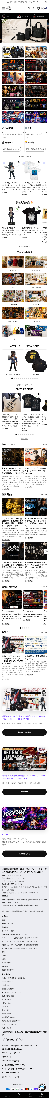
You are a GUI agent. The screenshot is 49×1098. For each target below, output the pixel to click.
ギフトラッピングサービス (11, 992)
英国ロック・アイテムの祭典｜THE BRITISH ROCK (20, 945)
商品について (6, 1028)
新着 (3, 920)
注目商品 (5, 927)
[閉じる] (46, 2)
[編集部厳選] (34, 16)
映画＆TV (5, 959)
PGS (20, 1085)
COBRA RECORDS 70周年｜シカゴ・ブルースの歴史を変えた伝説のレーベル (13, 564)
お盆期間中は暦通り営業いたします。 (36, 657)
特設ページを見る (24, 732)
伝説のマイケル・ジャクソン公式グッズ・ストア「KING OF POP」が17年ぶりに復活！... (13, 659)
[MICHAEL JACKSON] (13, 361)
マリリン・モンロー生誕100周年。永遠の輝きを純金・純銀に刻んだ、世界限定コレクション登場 (13, 522)
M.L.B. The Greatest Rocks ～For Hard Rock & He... (32, 615)
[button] (3, 8)
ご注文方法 (6, 985)
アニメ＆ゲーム (7, 963)
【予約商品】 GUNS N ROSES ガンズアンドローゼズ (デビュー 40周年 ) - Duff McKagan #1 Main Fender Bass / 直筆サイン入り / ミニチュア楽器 (11, 420)
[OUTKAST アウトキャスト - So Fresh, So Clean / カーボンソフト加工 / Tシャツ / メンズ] (31, 216)
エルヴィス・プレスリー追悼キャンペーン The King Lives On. (36, 470)
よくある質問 (6, 999)
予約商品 (5, 966)
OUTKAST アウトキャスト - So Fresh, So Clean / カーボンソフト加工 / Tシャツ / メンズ (31, 231)
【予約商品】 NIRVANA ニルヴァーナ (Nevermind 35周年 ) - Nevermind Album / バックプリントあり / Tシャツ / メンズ (31, 187)
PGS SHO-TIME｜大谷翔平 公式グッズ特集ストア (19, 949)
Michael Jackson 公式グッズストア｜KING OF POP (20, 938)
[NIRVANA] (36, 361)
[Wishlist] (38, 8)
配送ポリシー (6, 1014)
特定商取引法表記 (8, 1017)
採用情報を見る (24, 854)
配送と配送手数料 (8, 989)
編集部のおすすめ (8, 970)
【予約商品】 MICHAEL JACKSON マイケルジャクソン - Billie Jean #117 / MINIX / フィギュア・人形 (11, 186)
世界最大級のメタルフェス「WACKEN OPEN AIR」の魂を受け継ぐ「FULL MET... (13, 470)
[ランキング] (19, 16)
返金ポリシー (6, 1010)
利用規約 (5, 1007)
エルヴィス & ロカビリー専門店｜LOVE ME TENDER (20, 941)
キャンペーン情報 (8, 931)
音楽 (3, 952)
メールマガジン (7, 982)
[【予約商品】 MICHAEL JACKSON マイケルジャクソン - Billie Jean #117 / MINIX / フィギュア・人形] (11, 170)
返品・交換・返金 (8, 996)
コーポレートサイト (12, 1077)
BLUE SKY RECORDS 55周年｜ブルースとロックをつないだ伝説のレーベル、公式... (36, 522)
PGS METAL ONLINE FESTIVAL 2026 (14, 934)
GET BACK (24, 792)
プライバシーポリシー (10, 1024)
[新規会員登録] (33, 8)
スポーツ (5, 956)
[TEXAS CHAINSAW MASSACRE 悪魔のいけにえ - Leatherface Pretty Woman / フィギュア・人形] (11, 216)
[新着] (4, 16)
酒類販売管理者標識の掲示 (11, 1021)
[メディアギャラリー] (13, 52)
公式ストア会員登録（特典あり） (14, 978)
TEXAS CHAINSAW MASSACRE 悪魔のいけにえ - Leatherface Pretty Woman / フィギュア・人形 (11, 231)
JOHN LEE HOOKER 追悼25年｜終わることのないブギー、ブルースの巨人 (36, 564)
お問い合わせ (6, 1003)
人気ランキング (7, 924)
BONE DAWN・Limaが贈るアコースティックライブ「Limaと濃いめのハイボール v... (11, 617)
